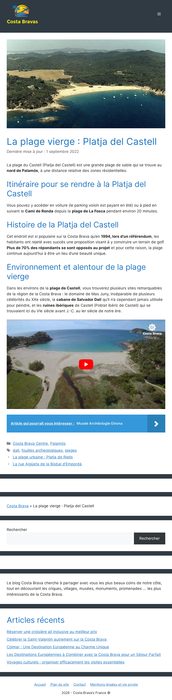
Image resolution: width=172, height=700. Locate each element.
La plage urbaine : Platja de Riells (43, 457)
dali (16, 450)
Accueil (40, 684)
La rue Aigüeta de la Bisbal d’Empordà (47, 464)
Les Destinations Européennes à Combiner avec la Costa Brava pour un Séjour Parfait (84, 654)
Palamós (58, 443)
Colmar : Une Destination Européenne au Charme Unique (58, 647)
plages (71, 450)
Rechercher (17, 529)
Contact (79, 684)
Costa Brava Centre (30, 443)
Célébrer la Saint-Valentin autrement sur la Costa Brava (57, 639)
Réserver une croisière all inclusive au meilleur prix (52, 631)
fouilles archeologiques (42, 450)
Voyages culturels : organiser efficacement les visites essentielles (66, 662)
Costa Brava (18, 506)
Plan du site (59, 684)
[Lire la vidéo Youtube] (86, 364)
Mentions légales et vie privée (114, 684)
